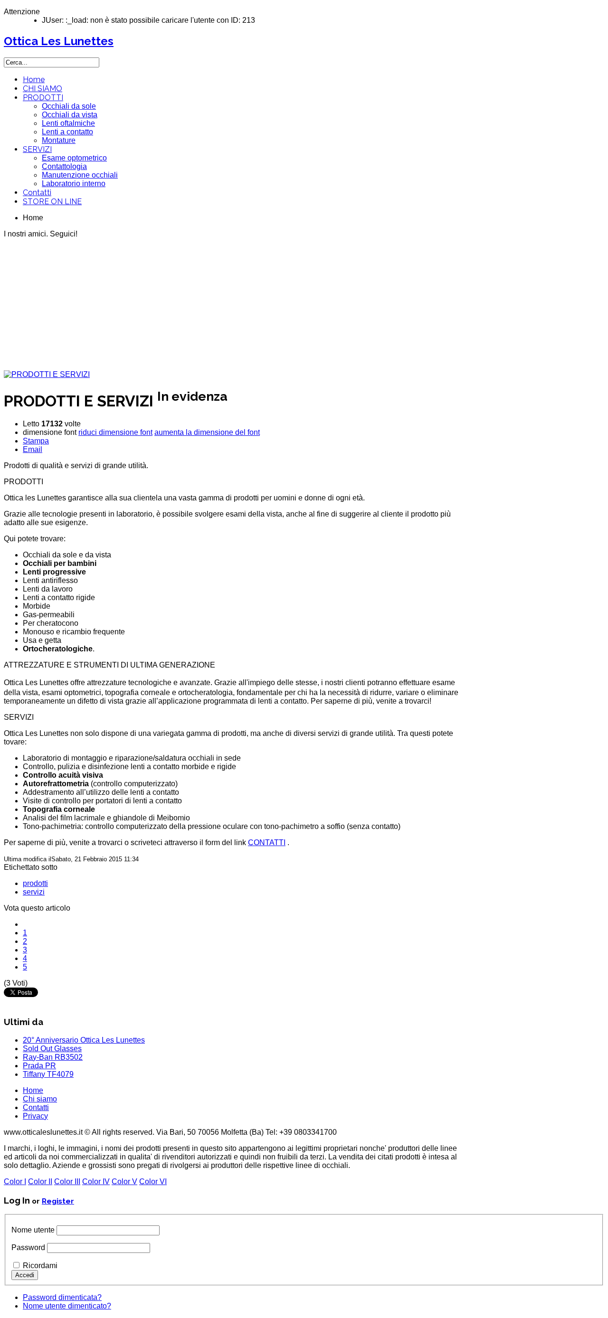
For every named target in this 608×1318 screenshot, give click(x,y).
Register (58, 1200)
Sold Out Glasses (52, 1049)
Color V (124, 1181)
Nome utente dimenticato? (67, 1306)
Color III (67, 1181)
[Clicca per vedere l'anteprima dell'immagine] (47, 374)
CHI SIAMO (42, 88)
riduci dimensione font (115, 432)
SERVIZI (37, 149)
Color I (15, 1181)
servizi (34, 892)
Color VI (153, 1181)
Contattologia (64, 166)
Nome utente (33, 1230)
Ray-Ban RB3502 (53, 1057)
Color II (40, 1181)
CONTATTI (266, 842)
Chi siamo (40, 1099)
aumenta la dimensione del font (207, 432)
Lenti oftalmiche (68, 123)
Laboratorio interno (73, 183)
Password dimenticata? (62, 1297)
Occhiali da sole (69, 106)
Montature (59, 140)
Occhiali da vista (69, 115)
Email (32, 449)
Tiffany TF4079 (48, 1074)
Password (28, 1247)
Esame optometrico (74, 158)
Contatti (37, 192)
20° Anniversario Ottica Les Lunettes (84, 1040)
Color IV (96, 1181)
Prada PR (39, 1066)
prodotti (35, 883)
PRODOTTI (43, 97)
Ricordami (40, 1266)
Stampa (36, 441)
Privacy (35, 1116)
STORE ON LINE (52, 201)
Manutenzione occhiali (80, 175)
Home (34, 79)
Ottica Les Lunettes (59, 41)
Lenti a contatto (67, 132)
